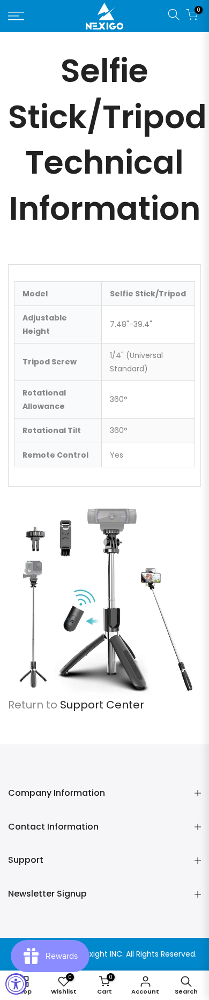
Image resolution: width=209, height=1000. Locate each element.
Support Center (102, 704)
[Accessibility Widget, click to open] (16, 984)
